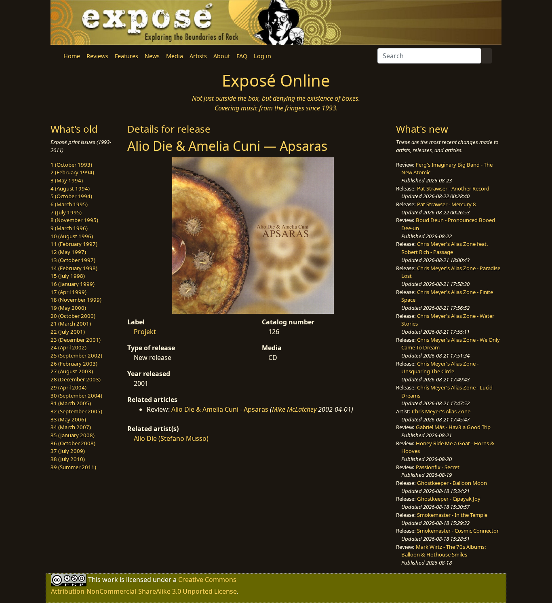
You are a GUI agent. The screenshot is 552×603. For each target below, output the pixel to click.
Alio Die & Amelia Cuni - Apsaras (219, 409)
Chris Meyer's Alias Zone (441, 411)
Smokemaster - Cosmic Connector (458, 530)
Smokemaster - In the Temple (452, 514)
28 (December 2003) (76, 379)
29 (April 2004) (68, 387)
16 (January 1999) (73, 284)
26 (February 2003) (74, 363)
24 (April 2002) (68, 347)
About (221, 56)
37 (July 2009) (68, 451)
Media (174, 56)
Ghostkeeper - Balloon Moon (452, 483)
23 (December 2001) (76, 339)
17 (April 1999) (68, 292)
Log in (262, 56)
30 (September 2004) (76, 395)
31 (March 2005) (71, 403)
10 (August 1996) (72, 236)
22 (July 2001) (68, 331)
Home (71, 56)
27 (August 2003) (72, 371)
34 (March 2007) (71, 427)
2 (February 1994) (72, 172)
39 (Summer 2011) (73, 467)
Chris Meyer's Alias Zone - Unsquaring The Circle (439, 367)
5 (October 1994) (71, 196)
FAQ (241, 56)
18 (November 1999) (76, 299)
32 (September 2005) (76, 411)
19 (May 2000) (68, 307)
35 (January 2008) (73, 435)
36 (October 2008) (73, 443)
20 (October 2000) (73, 315)
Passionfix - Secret (437, 467)
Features (126, 56)
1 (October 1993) (71, 164)
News (152, 56)
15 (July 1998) (68, 275)
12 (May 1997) (68, 252)
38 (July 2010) (68, 459)
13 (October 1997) (73, 260)
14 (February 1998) (74, 268)
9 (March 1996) (69, 228)
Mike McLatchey (294, 409)
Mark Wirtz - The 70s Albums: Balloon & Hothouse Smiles (443, 551)
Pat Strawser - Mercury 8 (446, 204)
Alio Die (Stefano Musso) (171, 438)
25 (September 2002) (76, 355)
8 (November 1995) (74, 220)
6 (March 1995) (69, 204)
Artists (198, 56)
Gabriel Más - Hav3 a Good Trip (453, 427)
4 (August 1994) (70, 188)
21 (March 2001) (71, 323)
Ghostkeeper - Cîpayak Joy (448, 498)
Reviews (97, 56)
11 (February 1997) (74, 244)
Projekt (145, 331)
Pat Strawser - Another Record (453, 188)
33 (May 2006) (68, 419)
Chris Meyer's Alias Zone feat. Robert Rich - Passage (444, 248)
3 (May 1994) (67, 180)
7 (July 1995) (66, 212)
